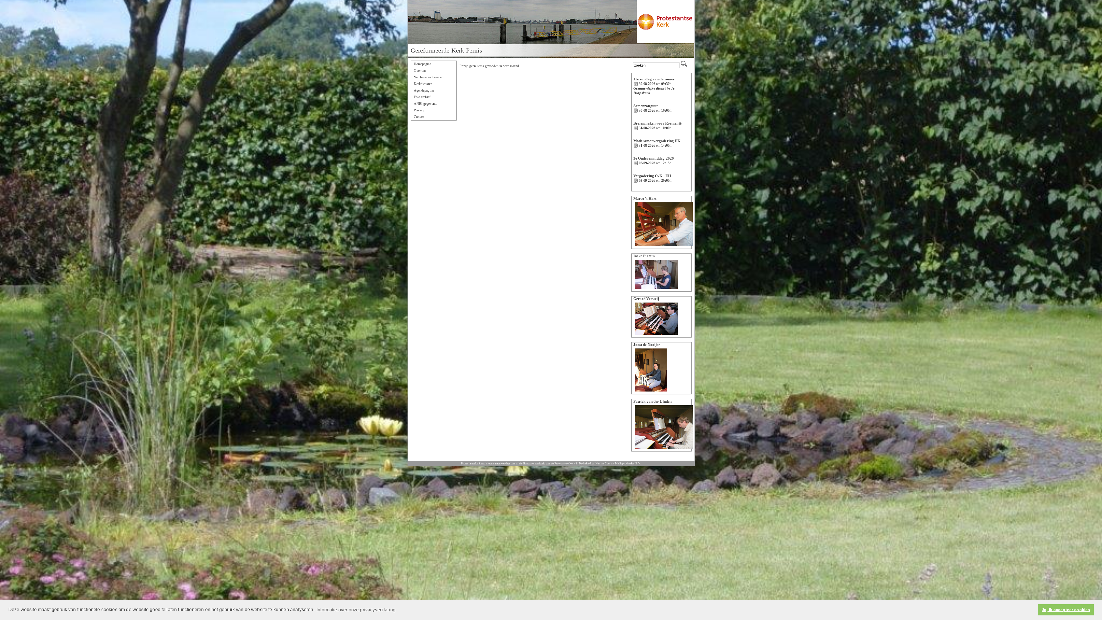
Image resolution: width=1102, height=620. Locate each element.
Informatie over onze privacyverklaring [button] (356, 609)
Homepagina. (423, 64)
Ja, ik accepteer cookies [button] (1066, 610)
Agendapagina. (424, 90)
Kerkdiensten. (423, 84)
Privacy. (419, 110)
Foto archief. (423, 97)
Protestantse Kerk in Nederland (572, 463)
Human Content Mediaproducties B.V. (618, 463)
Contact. (419, 117)
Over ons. (421, 71)
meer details (643, 97)
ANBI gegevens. (425, 104)
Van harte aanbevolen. (429, 77)
